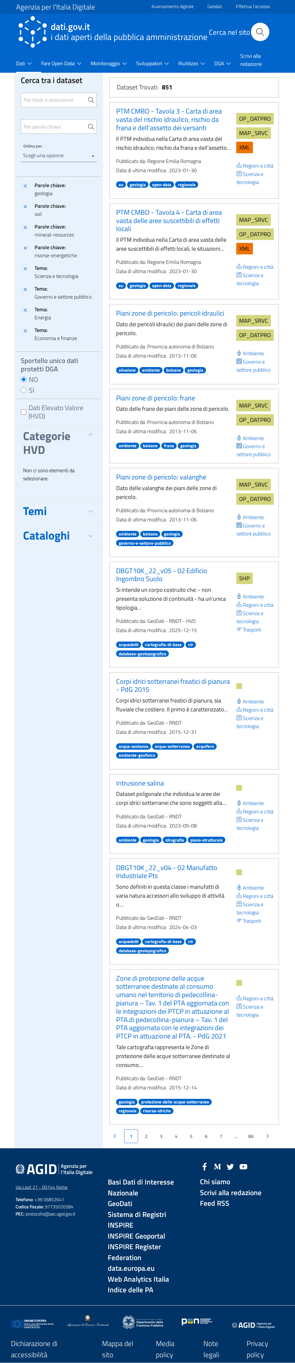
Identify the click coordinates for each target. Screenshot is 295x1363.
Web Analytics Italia (138, 1279)
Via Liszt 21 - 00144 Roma (41, 1187)
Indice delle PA (130, 1290)
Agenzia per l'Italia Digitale (55, 6)
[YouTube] (243, 1166)
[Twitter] (230, 1166)
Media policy (165, 1349)
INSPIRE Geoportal (136, 1236)
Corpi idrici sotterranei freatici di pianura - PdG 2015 (173, 685)
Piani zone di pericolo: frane (155, 398)
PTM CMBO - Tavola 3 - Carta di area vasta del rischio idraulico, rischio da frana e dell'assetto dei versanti (169, 119)
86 (251, 1136)
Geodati (214, 6)
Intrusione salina (140, 783)
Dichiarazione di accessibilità (34, 1349)
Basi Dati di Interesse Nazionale (141, 1187)
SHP (244, 578)
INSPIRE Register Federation (134, 1252)
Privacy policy (257, 1349)
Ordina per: (32, 146)
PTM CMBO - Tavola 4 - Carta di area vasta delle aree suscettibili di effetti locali (169, 220)
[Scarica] (239, 686)
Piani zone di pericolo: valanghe (161, 477)
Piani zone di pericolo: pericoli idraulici (170, 313)
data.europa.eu (131, 1268)
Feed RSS (214, 1203)
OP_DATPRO (255, 118)
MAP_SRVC (253, 132)
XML (244, 147)
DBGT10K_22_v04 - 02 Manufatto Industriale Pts (166, 871)
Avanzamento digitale (173, 6)
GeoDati (120, 1203)
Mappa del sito (117, 1349)
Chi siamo (215, 1181)
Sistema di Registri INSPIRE (137, 1220)
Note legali (211, 1349)
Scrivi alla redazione (231, 1192)
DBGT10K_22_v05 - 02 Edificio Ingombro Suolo (161, 574)
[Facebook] (204, 1166)
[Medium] (217, 1166)
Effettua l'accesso (253, 6)
